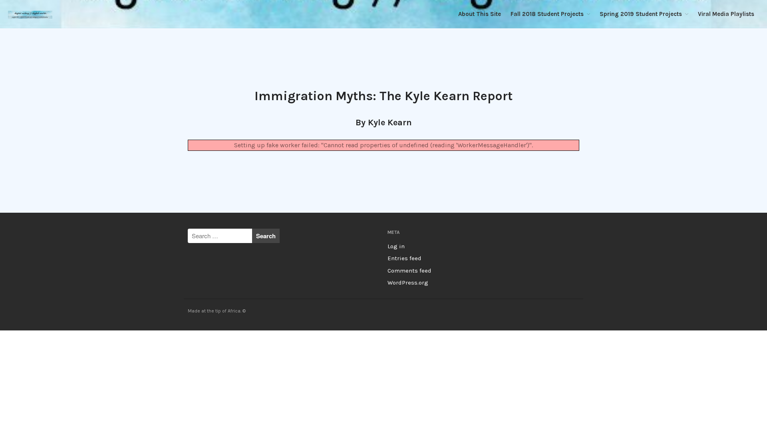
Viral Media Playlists (726, 14)
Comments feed (409, 270)
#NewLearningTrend (702, 359)
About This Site (479, 14)
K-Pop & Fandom (699, 338)
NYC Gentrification (700, 370)
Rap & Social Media (702, 402)
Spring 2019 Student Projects (641, 14)
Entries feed (404, 258)
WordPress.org (407, 282)
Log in (396, 246)
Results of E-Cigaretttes (706, 412)
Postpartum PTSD (699, 381)
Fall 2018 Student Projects (547, 14)
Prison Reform (696, 391)
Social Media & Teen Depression (715, 423)
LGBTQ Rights (695, 349)
